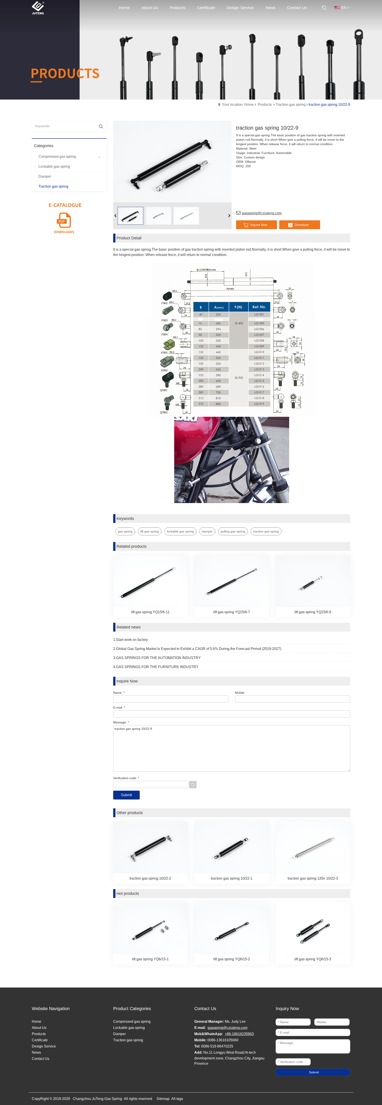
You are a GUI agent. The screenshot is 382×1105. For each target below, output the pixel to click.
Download (302, 225)
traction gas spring (266, 531)
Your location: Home (238, 104)
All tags (177, 1099)
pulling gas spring (233, 531)
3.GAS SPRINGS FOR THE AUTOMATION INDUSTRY (157, 658)
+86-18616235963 (239, 1034)
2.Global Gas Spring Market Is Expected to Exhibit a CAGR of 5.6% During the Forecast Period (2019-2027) (197, 649)
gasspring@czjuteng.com (262, 213)
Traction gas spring (291, 104)
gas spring (125, 531)
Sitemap (163, 1099)
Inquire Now (258, 225)
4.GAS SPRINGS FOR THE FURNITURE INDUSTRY (156, 667)
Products (265, 104)
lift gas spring (149, 531)
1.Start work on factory (130, 640)
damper (207, 531)
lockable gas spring (180, 531)
